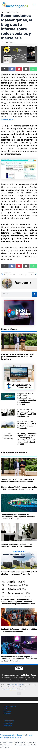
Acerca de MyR (23, 680)
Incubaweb (7, 711)
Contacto (13, 680)
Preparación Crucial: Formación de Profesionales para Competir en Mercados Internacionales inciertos (26, 399)
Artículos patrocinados (9, 677)
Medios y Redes (29, 675)
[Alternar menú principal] (34, 5)
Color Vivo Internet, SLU (16, 685)
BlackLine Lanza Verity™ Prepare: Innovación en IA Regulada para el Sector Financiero (19, 488)
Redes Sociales (9, 721)
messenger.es (7, 119)
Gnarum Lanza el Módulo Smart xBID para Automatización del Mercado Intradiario (17, 356)
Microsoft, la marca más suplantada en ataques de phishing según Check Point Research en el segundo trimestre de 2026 (26, 439)
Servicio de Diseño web (27, 677)
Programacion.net (10, 706)
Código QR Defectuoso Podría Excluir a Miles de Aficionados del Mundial (19, 630)
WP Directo (7, 714)
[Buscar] (34, 294)
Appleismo (7, 709)
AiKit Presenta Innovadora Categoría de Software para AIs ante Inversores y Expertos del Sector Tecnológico (19, 659)
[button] (19, 693)
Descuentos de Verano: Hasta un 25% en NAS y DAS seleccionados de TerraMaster (26, 425)
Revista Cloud (8, 723)
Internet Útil (8, 726)
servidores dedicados (10, 689)
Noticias (5, 12)
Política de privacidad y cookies (10, 737)
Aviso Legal (28, 735)
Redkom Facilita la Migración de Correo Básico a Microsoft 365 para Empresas (26, 413)
